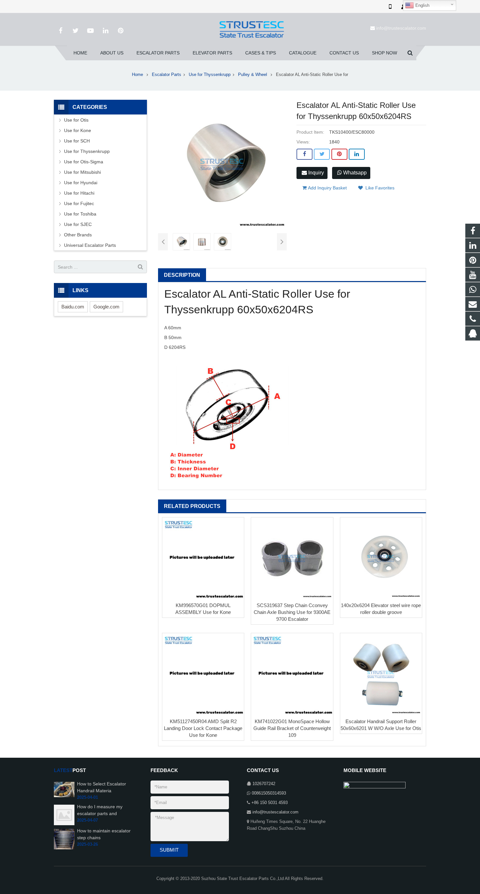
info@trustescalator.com (401, 28)
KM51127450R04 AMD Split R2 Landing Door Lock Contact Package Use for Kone (203, 728)
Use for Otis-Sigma (83, 161)
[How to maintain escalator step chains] (64, 839)
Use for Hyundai (80, 182)
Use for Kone (77, 130)
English (421, 5)
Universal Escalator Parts (90, 245)
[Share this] (304, 154)
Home (137, 74)
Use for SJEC (78, 224)
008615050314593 (269, 793)
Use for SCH (77, 140)
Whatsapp (354, 172)
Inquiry (315, 172)
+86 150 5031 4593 (269, 802)
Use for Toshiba (80, 213)
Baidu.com (72, 306)
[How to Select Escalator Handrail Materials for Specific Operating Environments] (64, 789)
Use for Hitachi (79, 193)
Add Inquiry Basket (327, 187)
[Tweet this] (322, 154)
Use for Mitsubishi (82, 172)
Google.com (106, 306)
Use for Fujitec (79, 203)
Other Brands (78, 234)
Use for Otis (76, 120)
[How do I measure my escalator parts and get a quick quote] (64, 814)
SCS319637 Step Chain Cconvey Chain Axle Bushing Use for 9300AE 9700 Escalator (292, 612)
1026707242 (263, 784)
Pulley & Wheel (253, 74)
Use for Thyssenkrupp (210, 74)
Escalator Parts (166, 74)
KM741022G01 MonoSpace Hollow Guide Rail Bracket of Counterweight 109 (292, 728)
